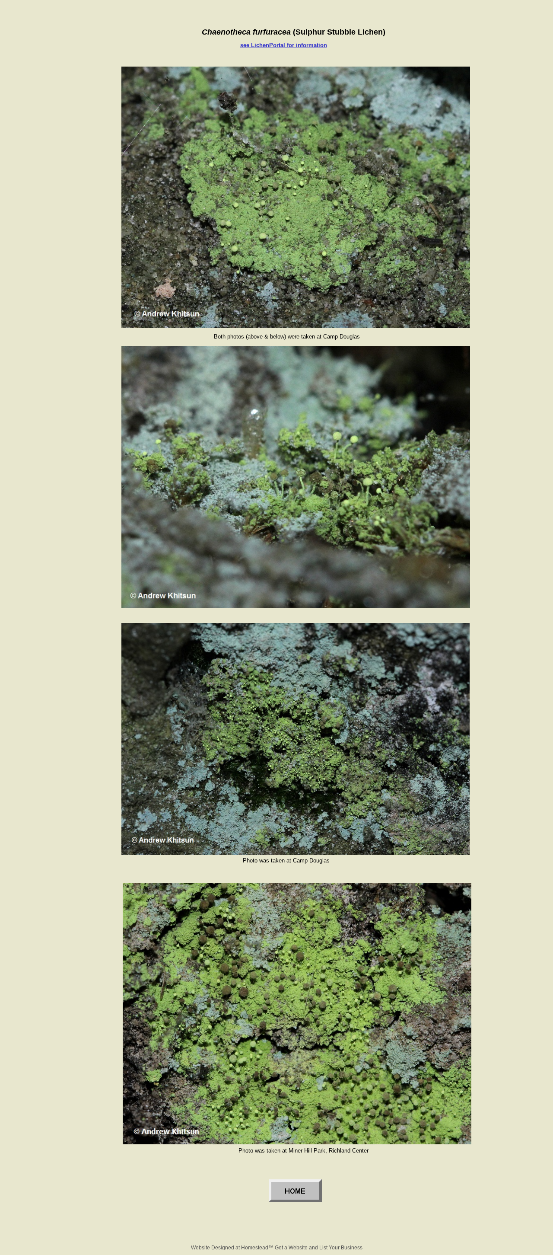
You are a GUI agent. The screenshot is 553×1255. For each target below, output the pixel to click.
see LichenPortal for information (283, 45)
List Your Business (340, 1248)
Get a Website (291, 1248)
